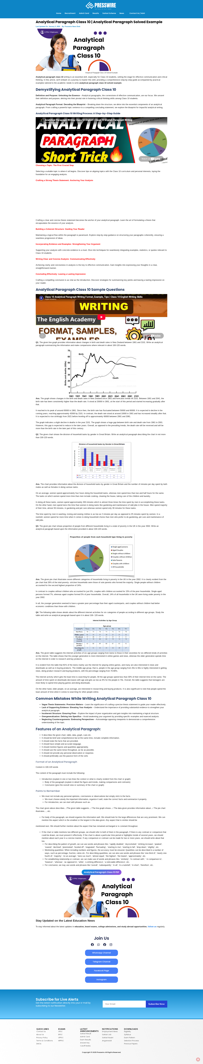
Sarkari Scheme (109, 13)
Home (58, 13)
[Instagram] (111, 944)
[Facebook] (92, 944)
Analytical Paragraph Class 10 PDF (101, 872)
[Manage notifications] (198, 1059)
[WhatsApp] (98, 944)
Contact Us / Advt (137, 13)
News (121, 13)
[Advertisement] (101, 201)
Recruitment (70, 13)
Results (96, 13)
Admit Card (84, 13)
